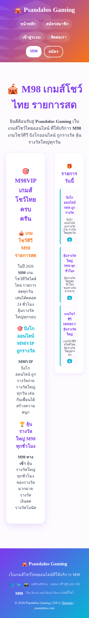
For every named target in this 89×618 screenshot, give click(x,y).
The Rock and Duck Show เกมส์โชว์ (49, 593)
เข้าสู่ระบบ (31, 37)
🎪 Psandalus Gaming (44, 9)
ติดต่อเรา (59, 37)
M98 (34, 51)
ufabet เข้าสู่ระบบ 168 (65, 584)
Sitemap (67, 603)
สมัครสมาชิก (57, 24)
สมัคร (53, 51)
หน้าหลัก (28, 24)
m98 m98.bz (39, 584)
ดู (69, 239)
